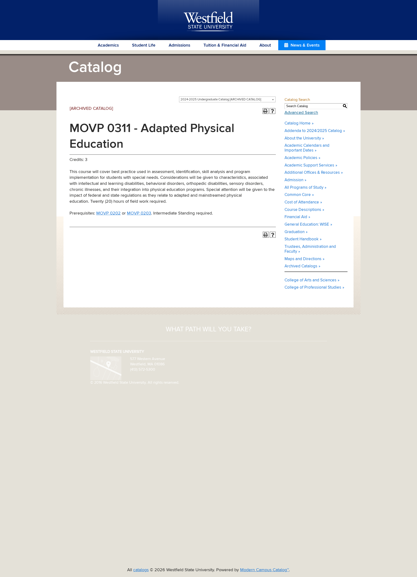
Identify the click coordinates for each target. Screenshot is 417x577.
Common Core (298, 195)
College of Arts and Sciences (310, 280)
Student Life (143, 45)
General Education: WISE (307, 224)
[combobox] (227, 99)
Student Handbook (302, 239)
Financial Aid (296, 217)
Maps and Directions (303, 259)
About (265, 45)
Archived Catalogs (301, 266)
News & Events (305, 45)
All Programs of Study (304, 188)
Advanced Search (301, 113)
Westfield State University (208, 22)
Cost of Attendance (302, 202)
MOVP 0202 (108, 213)
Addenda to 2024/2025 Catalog (313, 131)
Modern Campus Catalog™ (264, 570)
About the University (303, 138)
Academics (108, 45)
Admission (294, 180)
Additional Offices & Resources (312, 173)
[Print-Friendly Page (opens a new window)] (266, 111)
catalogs (141, 570)
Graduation (295, 232)
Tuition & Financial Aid (224, 45)
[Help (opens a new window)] (273, 111)
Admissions (179, 45)
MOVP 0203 (139, 213)
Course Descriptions (303, 210)
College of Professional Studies (313, 287)
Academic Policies (301, 158)
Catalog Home (298, 123)
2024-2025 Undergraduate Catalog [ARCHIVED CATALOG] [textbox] (221, 99)
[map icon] (105, 368)
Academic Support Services (309, 165)
